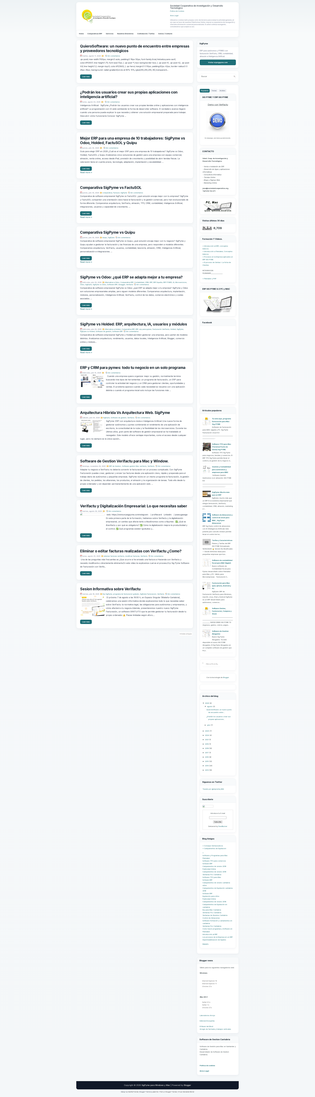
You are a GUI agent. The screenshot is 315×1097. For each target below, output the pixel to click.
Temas (214, 91)
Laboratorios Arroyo (207, 1015)
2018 (207, 748)
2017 (207, 753)
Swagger (121, 284)
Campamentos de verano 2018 (214, 866)
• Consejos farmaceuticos (213, 846)
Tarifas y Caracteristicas (222, 540)
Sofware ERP (207, 864)
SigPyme (124, 193)
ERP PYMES (167, 282)
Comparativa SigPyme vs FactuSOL (111, 187)
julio (209, 725)
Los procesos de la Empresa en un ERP (218, 937)
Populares (204, 91)
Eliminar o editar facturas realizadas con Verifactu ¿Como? (130, 551)
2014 (207, 766)
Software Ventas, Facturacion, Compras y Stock (222, 611)
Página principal (212, 664)
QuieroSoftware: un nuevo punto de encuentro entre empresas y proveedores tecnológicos (134, 48)
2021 (207, 740)
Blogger (226, 677)
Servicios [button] (109, 34)
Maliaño (206, 944)
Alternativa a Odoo (112, 282)
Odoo (82, 284)
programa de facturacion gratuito (126, 594)
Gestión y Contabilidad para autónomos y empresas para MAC (221, 469)
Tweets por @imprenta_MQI (213, 789)
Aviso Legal (174, 15)
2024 (207, 735)
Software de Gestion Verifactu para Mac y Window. (124, 461)
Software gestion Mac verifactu (134, 466)
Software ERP (112, 284)
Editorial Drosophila (207, 1021)
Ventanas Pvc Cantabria (212, 875)
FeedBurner (222, 826)
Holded (173, 329)
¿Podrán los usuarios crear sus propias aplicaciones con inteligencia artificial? (129, 94)
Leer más (86, 77)
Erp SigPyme (107, 594)
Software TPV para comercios (214, 861)
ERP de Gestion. (115, 466)
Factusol (116, 193)
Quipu (104, 237)
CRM (147, 282)
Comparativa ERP (126, 282)
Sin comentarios (114, 56)
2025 (207, 731)
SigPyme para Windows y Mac (156, 1085)
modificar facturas (132, 556)
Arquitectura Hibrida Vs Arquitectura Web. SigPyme (125, 412)
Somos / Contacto (165, 34)
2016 (207, 757)
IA (173, 282)
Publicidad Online (209, 869)
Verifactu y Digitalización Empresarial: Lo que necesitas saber (133, 506)
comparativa (107, 193)
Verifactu (129, 284)
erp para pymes (145, 329)
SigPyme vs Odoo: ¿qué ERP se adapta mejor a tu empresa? (131, 277)
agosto (210, 706)
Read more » (86, 172)
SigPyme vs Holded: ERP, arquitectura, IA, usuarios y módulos (133, 324)
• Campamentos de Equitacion (214, 848)
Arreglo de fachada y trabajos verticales (215, 1029)
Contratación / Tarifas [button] (146, 34)
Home (81, 34)
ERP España (157, 282)
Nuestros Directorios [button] (125, 34)
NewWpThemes (133, 1092)
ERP (151, 282)
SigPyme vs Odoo (99, 284)
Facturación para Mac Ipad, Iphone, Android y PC (221, 585)
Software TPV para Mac (212, 877)
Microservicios (181, 282)
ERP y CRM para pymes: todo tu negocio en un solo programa (132, 367)
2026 (207, 703)
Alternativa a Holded (113, 329)
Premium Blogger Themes (168, 1092)
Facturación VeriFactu (160, 329)
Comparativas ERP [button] (94, 34)
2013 (207, 770)
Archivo (222, 91)
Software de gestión (103, 331)
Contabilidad (139, 282)
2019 (207, 744)
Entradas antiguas (186, 634)
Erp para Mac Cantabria (212, 910)
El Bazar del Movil (206, 1026)
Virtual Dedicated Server (186, 1092)
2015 (207, 761)
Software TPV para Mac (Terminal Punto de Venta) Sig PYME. (221, 446)
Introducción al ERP (210, 934)
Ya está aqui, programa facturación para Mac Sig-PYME (221, 421)
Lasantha (155, 1092)
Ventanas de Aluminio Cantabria (215, 915)
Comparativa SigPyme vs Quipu (107, 232)
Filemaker (206, 858)
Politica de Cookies (177, 11)
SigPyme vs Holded (87, 331)
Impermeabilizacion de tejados (214, 940)
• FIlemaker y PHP (209, 279)
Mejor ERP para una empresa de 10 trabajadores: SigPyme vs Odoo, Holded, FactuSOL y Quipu (132, 140)
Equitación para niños (211, 896)
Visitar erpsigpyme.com (218, 62)
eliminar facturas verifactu (114, 556)
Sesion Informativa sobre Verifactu (110, 589)
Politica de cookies (207, 1065)
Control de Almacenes (211, 918)
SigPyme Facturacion (148, 594)
